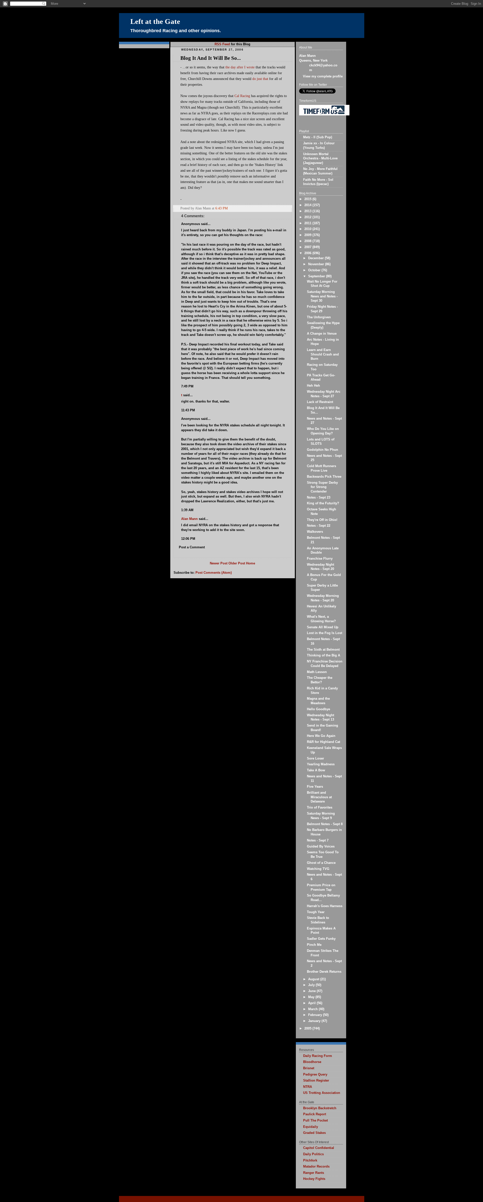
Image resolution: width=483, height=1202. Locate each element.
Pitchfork (310, 1160)
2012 (308, 217)
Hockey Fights (314, 1179)
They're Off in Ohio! (322, 520)
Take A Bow (316, 770)
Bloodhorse (312, 1062)
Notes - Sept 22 (318, 525)
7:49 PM (187, 386)
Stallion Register (316, 1080)
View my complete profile (323, 76)
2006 (308, 253)
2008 (308, 241)
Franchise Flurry (320, 558)
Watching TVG (318, 869)
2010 (308, 229)
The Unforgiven (319, 317)
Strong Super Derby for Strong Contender (322, 487)
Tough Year (316, 912)
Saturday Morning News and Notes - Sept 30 (322, 296)
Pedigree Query (315, 1074)
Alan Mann (189, 519)
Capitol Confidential (318, 1148)
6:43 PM (221, 208)
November (316, 264)
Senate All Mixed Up (322, 627)
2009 (308, 235)
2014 (308, 205)
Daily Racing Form (317, 1056)
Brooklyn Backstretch (319, 1108)
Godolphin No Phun (322, 450)
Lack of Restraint (320, 402)
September (317, 276)
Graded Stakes (314, 1133)
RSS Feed (222, 44)
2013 (308, 211)
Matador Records (316, 1166)
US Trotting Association (321, 1093)
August (314, 979)
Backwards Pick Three (324, 476)
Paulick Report (314, 1114)
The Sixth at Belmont (323, 649)
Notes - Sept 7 (318, 840)
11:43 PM (188, 410)
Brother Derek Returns (324, 971)
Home (250, 563)
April (312, 1003)
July (312, 985)
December (316, 258)
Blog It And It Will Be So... (210, 58)
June (312, 991)
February (315, 1015)
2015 (308, 199)
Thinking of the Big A (323, 655)
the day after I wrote (240, 67)
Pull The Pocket (315, 1120)
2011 (308, 223)
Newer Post (218, 563)
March (313, 1009)
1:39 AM (187, 510)
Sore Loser (315, 758)
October (314, 270)
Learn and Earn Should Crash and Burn (323, 354)
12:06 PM (188, 539)
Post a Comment (192, 547)
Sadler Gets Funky (321, 939)
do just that (260, 79)
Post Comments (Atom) (213, 572)
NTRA (307, 1087)
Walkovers (315, 531)
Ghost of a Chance (321, 863)
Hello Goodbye (318, 709)
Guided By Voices (321, 846)
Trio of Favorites (319, 807)
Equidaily (310, 1127)
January (314, 1021)
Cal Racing (242, 96)
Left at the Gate (155, 21)
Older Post (236, 563)
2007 (308, 247)
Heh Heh (313, 385)
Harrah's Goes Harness (324, 906)
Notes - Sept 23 (318, 497)
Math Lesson (317, 672)
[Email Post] (288, 208)
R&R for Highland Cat (323, 742)
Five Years (315, 786)
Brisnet (308, 1068)
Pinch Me (314, 945)
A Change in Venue (322, 333)
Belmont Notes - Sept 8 (325, 824)
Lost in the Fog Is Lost (324, 633)
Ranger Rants (313, 1173)
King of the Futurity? (323, 503)
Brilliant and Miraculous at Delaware (319, 797)
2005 (308, 1028)
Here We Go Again (321, 736)
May (311, 997)
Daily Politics (313, 1154)
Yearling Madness (321, 764)
